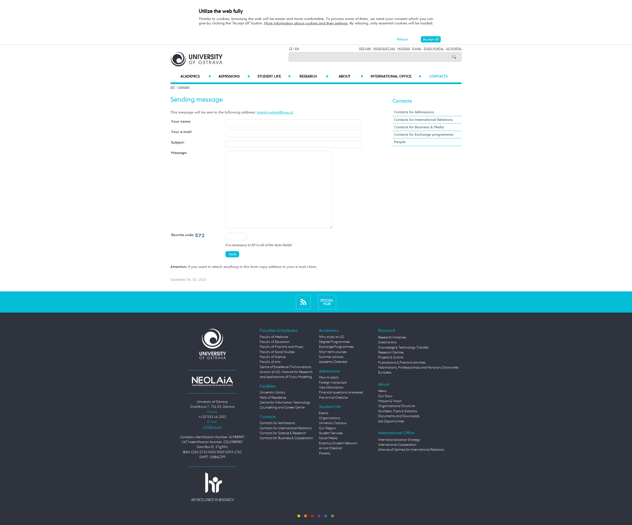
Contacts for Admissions (414, 112)
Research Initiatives (392, 337)
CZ (291, 48)
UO (172, 87)
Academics (195, 76)
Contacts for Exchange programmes (424, 134)
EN (297, 48)
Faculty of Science (273, 357)
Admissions (234, 76)
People (400, 142)
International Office (396, 76)
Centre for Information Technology (285, 402)
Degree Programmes (334, 342)
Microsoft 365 (384, 48)
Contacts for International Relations (423, 120)
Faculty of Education (275, 342)
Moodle (403, 48)
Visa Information (331, 387)
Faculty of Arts (270, 362)
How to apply (329, 377)
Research (313, 76)
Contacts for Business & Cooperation (286, 438)
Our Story (385, 396)
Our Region (327, 428)
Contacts (438, 76)
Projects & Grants (390, 357)
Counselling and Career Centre (282, 407)
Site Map (365, 48)
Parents (324, 453)
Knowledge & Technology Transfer (403, 347)
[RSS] (303, 302)
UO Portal (454, 48)
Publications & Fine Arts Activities (401, 362)
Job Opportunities (391, 421)
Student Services (331, 433)
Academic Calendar (333, 362)
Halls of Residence (273, 397)
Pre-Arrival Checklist (333, 397)
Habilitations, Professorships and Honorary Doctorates (418, 367)
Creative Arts (387, 342)
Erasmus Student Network (338, 443)
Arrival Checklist (330, 448)
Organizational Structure (396, 406)
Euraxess (384, 372)
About (351, 76)
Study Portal (434, 48)
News (382, 391)
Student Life (274, 76)
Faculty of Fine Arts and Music (281, 347)
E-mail (416, 48)
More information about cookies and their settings (306, 23)
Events (323, 413)
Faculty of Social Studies (277, 352)
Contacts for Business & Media (419, 127)
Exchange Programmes (336, 347)
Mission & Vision (390, 401)
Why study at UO (331, 337)
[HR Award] (212, 486)
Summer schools (331, 357)
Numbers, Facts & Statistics (397, 411)
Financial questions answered (341, 392)
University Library (272, 392)
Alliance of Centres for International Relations (411, 449)
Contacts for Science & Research (283, 433)
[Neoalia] (212, 381)
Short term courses (333, 352)
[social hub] (327, 302)
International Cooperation (397, 445)
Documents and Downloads (398, 416)
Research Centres (391, 352)
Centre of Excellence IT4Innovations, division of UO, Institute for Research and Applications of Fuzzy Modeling (286, 372)
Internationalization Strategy (399, 440)
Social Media (328, 438)
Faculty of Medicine (274, 337)
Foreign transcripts (333, 382)
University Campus (332, 423)
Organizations (329, 418)
